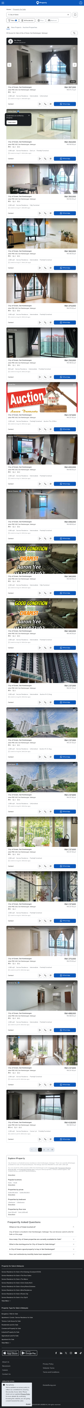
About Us (5, 1362)
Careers (5, 1370)
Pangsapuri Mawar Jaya (27, 1169)
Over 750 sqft (12, 1212)
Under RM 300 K (25, 1192)
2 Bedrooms (20, 1202)
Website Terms (48, 1368)
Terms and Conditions (51, 1372)
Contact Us (6, 1374)
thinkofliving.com (49, 1385)
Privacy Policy (48, 1364)
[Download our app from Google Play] (28, 1353)
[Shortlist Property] (74, 48)
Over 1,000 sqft (23, 1212)
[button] (8, 27)
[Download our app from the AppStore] (10, 1353)
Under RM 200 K (13, 1192)
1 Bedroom (11, 1202)
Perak (15, 1182)
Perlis (10, 1182)
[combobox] (38, 14)
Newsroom (6, 1366)
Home (8, 9)
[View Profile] (17, 41)
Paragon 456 (53, 1168)
